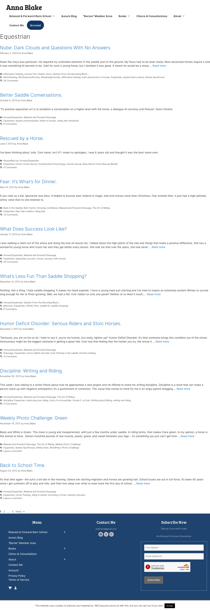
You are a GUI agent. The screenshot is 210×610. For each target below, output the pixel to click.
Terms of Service (18, 579)
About (177, 16)
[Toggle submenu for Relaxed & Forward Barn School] (64, 532)
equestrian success (26, 258)
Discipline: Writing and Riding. (31, 370)
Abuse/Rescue (10, 160)
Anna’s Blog (69, 16)
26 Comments (10, 80)
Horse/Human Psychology (51, 164)
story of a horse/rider (60, 400)
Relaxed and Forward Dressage (40, 117)
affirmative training (71, 77)
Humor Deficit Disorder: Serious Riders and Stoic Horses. (60, 323)
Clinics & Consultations (151, 16)
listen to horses (48, 120)
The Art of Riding (101, 208)
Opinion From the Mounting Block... (71, 74)
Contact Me (16, 25)
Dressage (8, 353)
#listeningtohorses (50, 77)
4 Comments (10, 167)
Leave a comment (12, 451)
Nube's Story (45, 74)
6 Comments (10, 124)
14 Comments (10, 214)
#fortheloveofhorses (29, 77)
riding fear (40, 211)
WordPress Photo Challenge (64, 447)
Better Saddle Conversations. (31, 95)
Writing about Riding (101, 400)
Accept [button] (169, 605)
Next (20, 511)
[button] (100, 534)
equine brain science (133, 77)
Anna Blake (24, 7)
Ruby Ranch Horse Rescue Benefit (100, 164)
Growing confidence (47, 208)
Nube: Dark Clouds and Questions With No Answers (55, 47)
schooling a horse (57, 495)
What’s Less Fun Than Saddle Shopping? (43, 276)
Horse (19, 164)
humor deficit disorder (38, 353)
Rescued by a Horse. (22, 138)
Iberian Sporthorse (154, 77)
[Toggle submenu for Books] (64, 548)
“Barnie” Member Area (97, 16)
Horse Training (23, 495)
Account (35, 25)
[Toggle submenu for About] (64, 559)
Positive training (87, 353)
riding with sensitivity (68, 120)
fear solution (27, 211)
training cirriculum (76, 495)
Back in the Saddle (12, 208)
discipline (8, 400)
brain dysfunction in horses (96, 77)
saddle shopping (59, 305)
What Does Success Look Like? (33, 229)
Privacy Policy (16, 575)
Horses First (30, 74)
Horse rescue (30, 164)
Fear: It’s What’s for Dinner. (28, 181)
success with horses (55, 258)
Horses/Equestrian (13, 117)
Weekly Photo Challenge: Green (33, 418)
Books (122, 16)
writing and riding (122, 400)
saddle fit (45, 305)
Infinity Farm (32, 305)
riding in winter (39, 495)
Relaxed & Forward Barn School (30, 16)
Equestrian (116, 77)
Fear (18, 211)
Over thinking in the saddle (64, 353)
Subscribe (153, 579)
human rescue (74, 164)
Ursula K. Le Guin (81, 400)
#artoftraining (10, 77)
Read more (159, 65)
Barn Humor (30, 208)
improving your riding (37, 400)
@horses (8, 305)
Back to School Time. (23, 465)
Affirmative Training (13, 74)
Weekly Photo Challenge (68, 444)
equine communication (27, 120)
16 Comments (10, 261)
